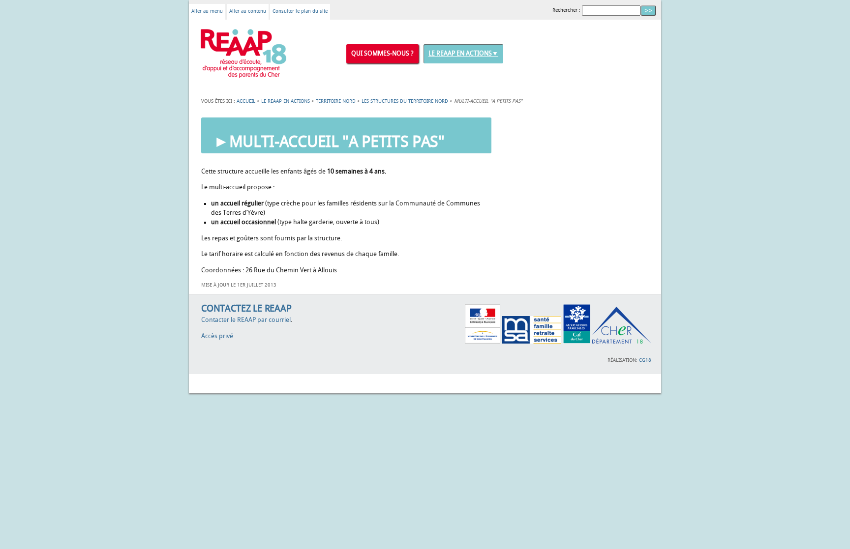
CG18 (645, 360)
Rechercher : (566, 10)
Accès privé (217, 336)
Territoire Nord (336, 101)
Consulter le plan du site (300, 11)
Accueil (246, 101)
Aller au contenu (247, 11)
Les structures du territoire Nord (405, 101)
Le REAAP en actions (460, 53)
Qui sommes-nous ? (382, 53)
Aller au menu (207, 11)
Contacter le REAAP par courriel (246, 320)
